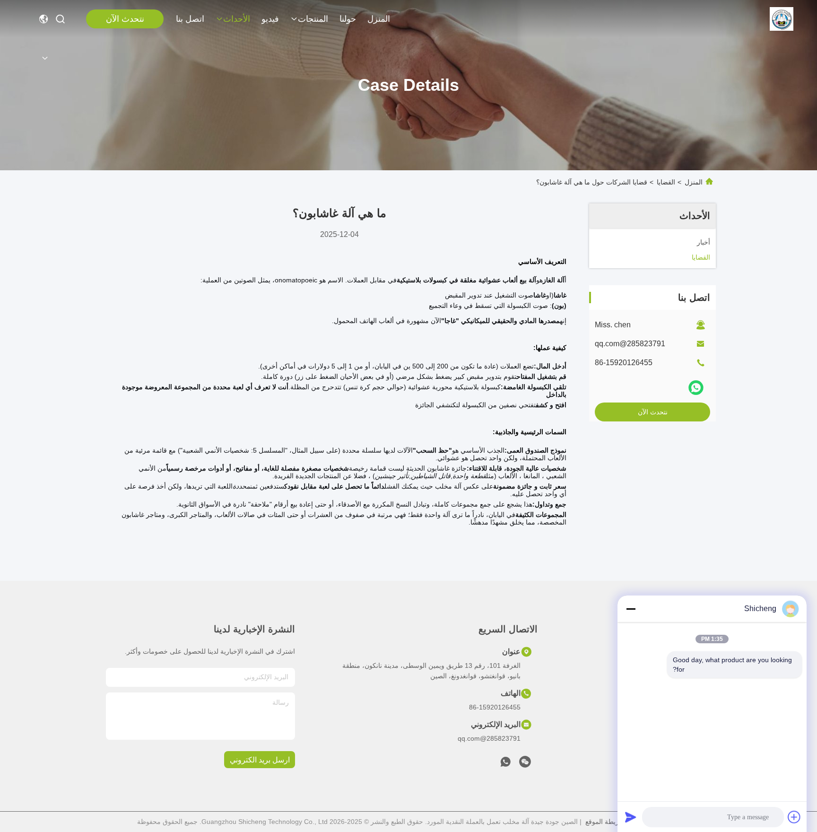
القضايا (666, 182)
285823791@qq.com (630, 344)
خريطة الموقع (604, 821)
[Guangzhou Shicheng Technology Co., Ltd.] (781, 19)
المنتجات (313, 19)
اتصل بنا (190, 19)
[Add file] (794, 816)
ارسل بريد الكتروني (260, 760)
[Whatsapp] (695, 387)
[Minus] (630, 608)
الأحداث (236, 19)
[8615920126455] (505, 764)
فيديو (270, 19)
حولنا (347, 19)
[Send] (630, 816)
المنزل (378, 19)
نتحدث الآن (125, 19)
